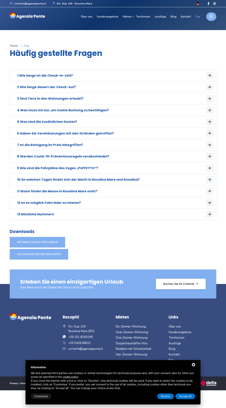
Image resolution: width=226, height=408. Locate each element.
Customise (41, 396)
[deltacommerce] (208, 383)
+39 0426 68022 (79, 343)
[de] (198, 3)
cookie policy (70, 377)
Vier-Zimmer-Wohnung (131, 354)
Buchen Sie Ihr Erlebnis (179, 284)
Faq (197, 16)
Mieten (127, 16)
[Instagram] (214, 3)
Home (14, 46)
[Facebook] (208, 3)
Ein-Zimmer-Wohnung (131, 326)
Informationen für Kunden (37, 242)
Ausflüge (160, 16)
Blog (173, 16)
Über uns (86, 16)
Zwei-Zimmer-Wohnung (132, 332)
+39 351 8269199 (80, 337)
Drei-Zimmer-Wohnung (131, 338)
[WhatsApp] (211, 16)
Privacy (14, 383)
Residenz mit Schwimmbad (133, 349)
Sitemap (25, 383)
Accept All (185, 396)
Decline (165, 396)
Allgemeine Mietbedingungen (39, 254)
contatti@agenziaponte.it (29, 3)
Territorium (143, 16)
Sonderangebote (107, 16)
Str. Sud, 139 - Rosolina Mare (74, 3)
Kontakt (186, 16)
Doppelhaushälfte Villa (131, 343)
